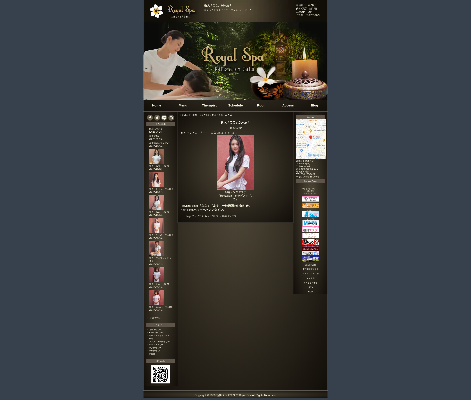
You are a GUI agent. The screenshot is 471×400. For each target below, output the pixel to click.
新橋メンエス (229, 216)
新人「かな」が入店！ (160, 284)
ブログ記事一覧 (153, 318)
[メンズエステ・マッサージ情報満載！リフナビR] (310, 237)
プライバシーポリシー (310, 189)
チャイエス (198, 216)
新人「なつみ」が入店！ (161, 235)
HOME (183, 115)
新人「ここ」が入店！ (218, 5)
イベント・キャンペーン (160, 335)
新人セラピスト (213, 216)
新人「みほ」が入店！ (160, 166)
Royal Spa (153, 332)
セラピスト (194, 115)
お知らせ (153, 329)
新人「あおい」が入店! (160, 307)
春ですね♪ (154, 136)
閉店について (155, 129)
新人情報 (205, 115)
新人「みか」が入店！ (160, 212)
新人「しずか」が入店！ (161, 189)
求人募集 (310, 191)
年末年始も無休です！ (160, 143)
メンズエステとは (310, 193)
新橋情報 (153, 350)
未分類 (152, 354)
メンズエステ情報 (157, 341)
